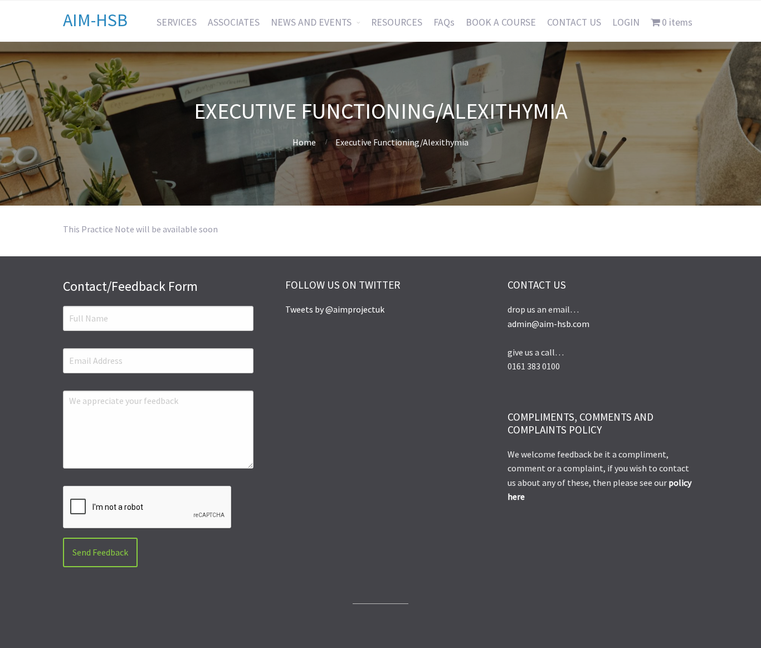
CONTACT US (574, 22)
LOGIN (626, 22)
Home (304, 142)
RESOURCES (396, 22)
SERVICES (177, 22)
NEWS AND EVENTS (311, 22)
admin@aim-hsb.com (548, 323)
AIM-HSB (95, 20)
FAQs (444, 22)
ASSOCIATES (234, 22)
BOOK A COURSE (501, 22)
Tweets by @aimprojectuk (334, 309)
